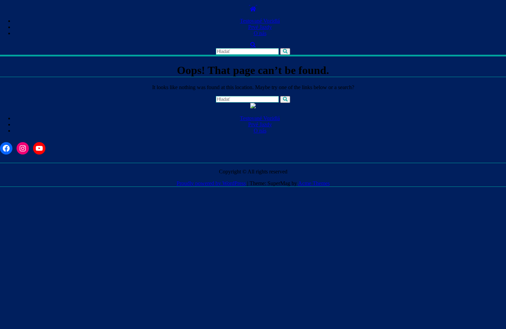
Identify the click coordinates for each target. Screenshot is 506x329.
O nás (260, 33)
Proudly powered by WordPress (211, 183)
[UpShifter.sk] (253, 9)
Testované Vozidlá (260, 21)
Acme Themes (314, 183)
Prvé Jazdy (260, 27)
